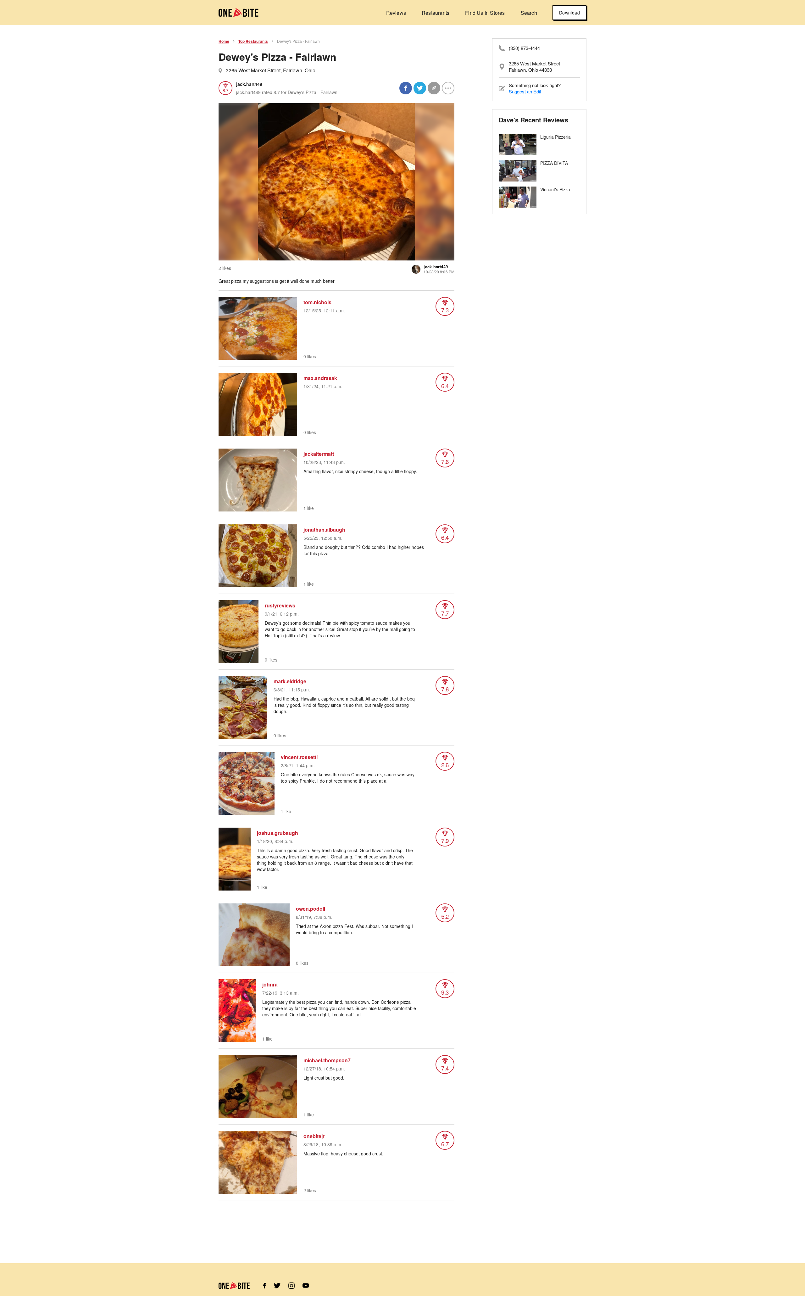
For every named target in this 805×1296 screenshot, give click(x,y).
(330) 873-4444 (524, 48)
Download (569, 12)
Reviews (396, 13)
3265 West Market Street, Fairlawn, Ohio (270, 70)
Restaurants (435, 13)
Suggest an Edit (525, 91)
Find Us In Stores (485, 13)
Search (529, 13)
